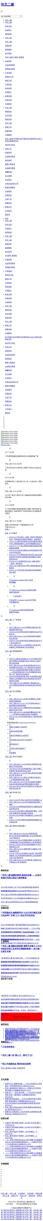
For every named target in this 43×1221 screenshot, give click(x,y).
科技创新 (8, 88)
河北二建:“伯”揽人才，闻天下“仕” (18, 1055)
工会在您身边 (8, 1047)
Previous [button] (4, 445)
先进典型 (8, 191)
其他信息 (31, 1196)
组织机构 (8, 34)
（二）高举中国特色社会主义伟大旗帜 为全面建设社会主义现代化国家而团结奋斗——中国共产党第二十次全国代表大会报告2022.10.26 (23, 1149)
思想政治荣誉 (10, 69)
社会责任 (8, 180)
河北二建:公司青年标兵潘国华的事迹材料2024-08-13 (20, 894)
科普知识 (8, 195)
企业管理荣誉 (10, 65)
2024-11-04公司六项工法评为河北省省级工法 (25, 800)
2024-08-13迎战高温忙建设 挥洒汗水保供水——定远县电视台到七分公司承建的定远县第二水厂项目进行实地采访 (25, 672)
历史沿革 (8, 26)
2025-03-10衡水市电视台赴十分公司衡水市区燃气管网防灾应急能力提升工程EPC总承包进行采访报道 (25, 661)
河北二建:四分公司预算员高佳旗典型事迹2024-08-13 (20, 891)
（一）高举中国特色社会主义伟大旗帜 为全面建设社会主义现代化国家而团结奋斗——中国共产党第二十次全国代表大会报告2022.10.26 (23, 1155)
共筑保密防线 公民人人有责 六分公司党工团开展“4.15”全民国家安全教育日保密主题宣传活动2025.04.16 (22, 1040)
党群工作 (8, 127)
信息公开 (8, 149)
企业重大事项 (10, 168)
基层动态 (8, 46)
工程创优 (8, 84)
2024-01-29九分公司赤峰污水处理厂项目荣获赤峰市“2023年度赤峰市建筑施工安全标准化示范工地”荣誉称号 (25, 856)
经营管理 (8, 152)
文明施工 (8, 92)
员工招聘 (8, 176)
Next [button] (8, 445)
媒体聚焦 (8, 49)
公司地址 (8, 211)
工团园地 (8, 135)
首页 (6, 218)
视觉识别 (8, 119)
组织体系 (8, 160)
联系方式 (8, 207)
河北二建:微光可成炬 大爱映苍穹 (13, 1068)
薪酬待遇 (8, 172)
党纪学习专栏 (10, 145)
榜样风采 (8, 111)
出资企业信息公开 (11, 184)
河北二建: (8, 620)
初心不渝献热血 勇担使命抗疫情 (17, 1064)
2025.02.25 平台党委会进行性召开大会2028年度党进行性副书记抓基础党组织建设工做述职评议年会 (25, 557)
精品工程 (8, 80)
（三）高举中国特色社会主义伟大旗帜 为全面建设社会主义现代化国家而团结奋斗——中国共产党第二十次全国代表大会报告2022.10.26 (23, 1142)
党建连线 (8, 131)
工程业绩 (8, 73)
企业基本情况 (10, 156)
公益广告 (8, 199)
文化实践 (8, 115)
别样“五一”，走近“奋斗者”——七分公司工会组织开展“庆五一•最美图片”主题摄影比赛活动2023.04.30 (23, 1095)
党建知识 (8, 203)
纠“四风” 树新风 (11, 256)
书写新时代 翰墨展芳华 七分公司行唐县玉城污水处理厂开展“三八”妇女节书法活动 (21, 914)
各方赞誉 (8, 53)
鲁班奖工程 (9, 77)
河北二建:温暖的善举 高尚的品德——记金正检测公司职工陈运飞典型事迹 (21, 876)
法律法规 (8, 100)
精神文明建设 (10, 187)
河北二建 (7, 4)
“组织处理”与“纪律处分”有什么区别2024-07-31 (18, 996)
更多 (6, 533)
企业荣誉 (8, 61)
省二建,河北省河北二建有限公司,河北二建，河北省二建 (21, 1210)
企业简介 (8, 30)
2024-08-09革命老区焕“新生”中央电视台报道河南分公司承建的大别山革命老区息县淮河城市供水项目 (25, 679)
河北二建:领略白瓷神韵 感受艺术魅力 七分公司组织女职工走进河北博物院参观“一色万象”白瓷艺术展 (21, 949)
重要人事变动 (10, 164)
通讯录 (7, 215)
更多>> (7, 529)
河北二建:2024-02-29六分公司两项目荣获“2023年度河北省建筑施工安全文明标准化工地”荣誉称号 (25, 836)
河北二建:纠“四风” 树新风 (14, 57)
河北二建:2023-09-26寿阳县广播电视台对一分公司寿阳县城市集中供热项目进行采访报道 (25, 685)
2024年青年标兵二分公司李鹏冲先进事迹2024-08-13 (20, 898)
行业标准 (8, 104)
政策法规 (8, 96)
